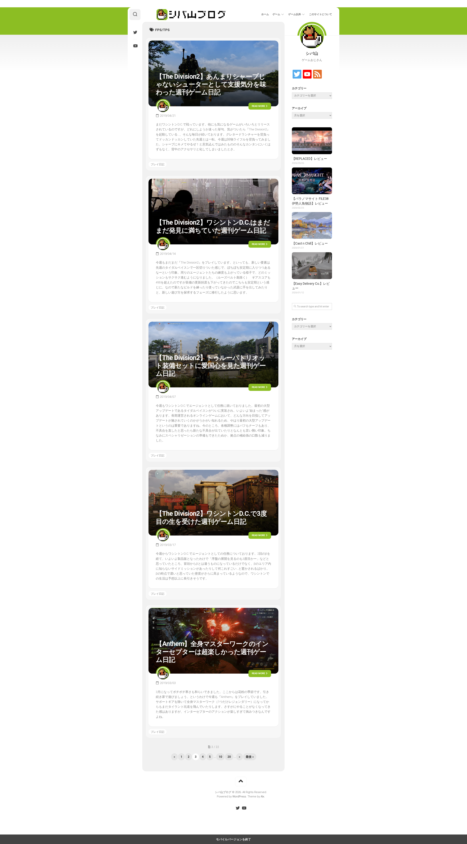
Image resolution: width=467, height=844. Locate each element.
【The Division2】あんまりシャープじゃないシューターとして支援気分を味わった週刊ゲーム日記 (211, 84)
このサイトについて (320, 14)
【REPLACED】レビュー (309, 159)
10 (220, 757)
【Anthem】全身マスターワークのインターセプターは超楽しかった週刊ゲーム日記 (212, 651)
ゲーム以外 (294, 14)
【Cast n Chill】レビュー (310, 243)
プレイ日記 (157, 164)
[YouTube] (135, 46)
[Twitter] (135, 32)
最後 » (250, 757)
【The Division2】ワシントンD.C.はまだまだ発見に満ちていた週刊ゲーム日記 (213, 226)
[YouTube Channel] (307, 74)
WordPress (239, 796)
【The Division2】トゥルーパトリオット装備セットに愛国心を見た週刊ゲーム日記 (211, 365)
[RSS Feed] (317, 74)
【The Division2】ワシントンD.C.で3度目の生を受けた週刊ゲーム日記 (211, 517)
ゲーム (276, 14)
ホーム (265, 14)
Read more (258, 106)
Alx (262, 796)
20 (229, 757)
